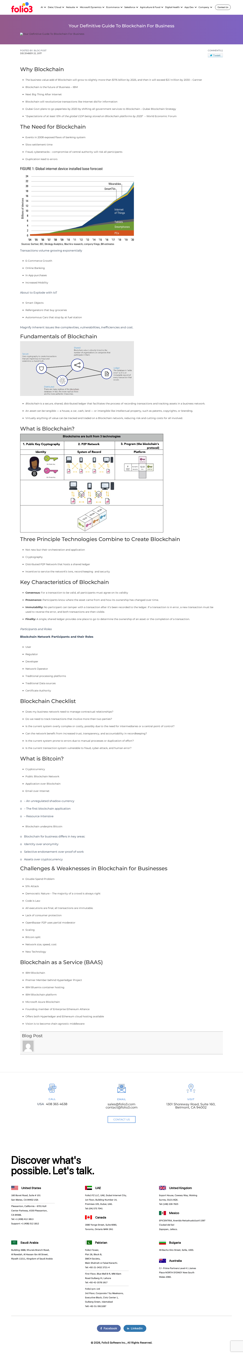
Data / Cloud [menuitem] (54, 7)
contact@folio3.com (122, 1107)
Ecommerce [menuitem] (113, 7)
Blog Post (32, 1035)
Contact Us (223, 7)
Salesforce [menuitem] (129, 7)
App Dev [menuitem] (189, 7)
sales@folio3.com (121, 1104)
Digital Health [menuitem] (172, 7)
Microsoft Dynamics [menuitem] (90, 7)
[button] (45, 7)
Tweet (217, 55)
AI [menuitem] (42, 7)
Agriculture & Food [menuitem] (150, 7)
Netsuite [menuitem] (70, 7)
